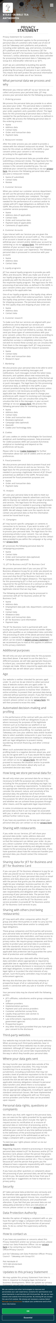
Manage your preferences (12, 1301)
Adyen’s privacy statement (37, 640)
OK (28, 1311)
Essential (28, 1318)
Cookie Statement (28, 451)
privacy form (28, 244)
